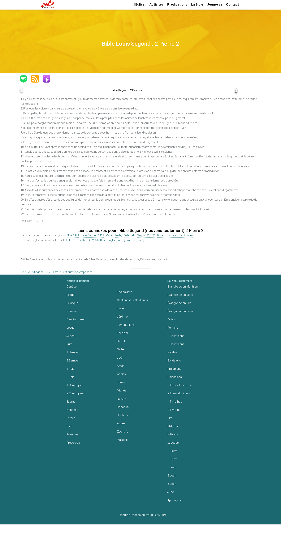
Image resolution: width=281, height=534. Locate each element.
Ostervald (129, 235)
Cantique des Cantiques (132, 300)
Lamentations (126, 325)
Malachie (122, 440)
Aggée (121, 423)
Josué (71, 327)
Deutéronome (75, 319)
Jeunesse (214, 4)
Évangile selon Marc (180, 295)
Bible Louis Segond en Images (175, 235)
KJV (97, 240)
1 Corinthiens (175, 336)
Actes (171, 319)
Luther (70, 240)
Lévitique (72, 303)
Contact (232, 4)
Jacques (173, 442)
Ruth (69, 344)
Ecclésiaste (124, 292)
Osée (120, 349)
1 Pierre (172, 451)
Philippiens (174, 368)
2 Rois (70, 377)
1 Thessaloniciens (179, 385)
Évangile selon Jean (180, 311)
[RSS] (37, 79)
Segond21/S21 (146, 235)
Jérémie (122, 316)
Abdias (121, 374)
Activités (156, 4)
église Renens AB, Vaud (137, 515)
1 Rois (70, 368)
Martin (109, 235)
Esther (71, 418)
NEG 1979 (73, 235)
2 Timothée (174, 410)
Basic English (108, 240)
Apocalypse (175, 500)
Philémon (173, 426)
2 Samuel (73, 360)
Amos (120, 366)
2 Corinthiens (175, 344)
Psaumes (73, 434)
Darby (118, 235)
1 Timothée (174, 401)
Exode (71, 295)
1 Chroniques (75, 385)
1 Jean (171, 467)
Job (69, 426)
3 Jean (171, 483)
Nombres (73, 311)
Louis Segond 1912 (92, 235)
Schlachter (81, 240)
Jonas (121, 382)
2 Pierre (172, 459)
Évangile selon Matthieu (182, 286)
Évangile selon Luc (179, 303)
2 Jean (171, 475)
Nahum (121, 398)
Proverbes (73, 442)
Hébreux (172, 434)
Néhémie (72, 410)
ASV (91, 240)
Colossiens (174, 377)
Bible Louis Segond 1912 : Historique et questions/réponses (56, 272)
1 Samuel (73, 352)
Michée (122, 390)
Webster (131, 240)
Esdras (71, 401)
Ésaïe (120, 308)
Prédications (177, 4)
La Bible (197, 4)
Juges (71, 336)
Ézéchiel (122, 333)
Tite (169, 418)
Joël (120, 357)
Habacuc (123, 407)
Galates (172, 352)
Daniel (121, 341)
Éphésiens (174, 360)
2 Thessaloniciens (179, 393)
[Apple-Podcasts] (48, 79)
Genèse (72, 286)
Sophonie (123, 415)
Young (122, 240)
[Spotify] (25, 79)
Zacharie (122, 431)
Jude (170, 492)
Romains (173, 327)
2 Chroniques (75, 393)
